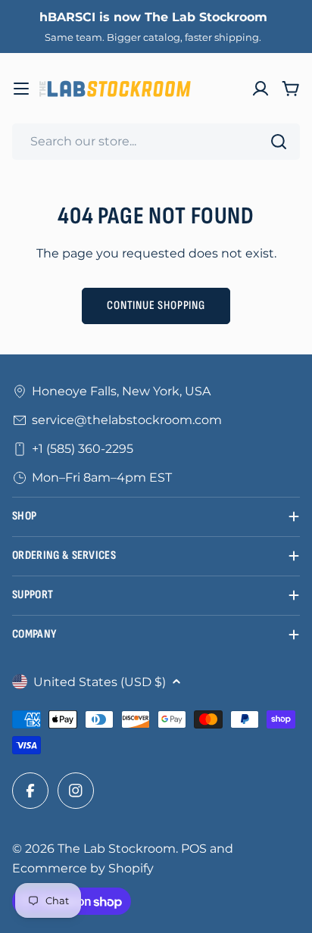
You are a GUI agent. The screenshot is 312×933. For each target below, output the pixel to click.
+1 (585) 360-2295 (82, 449)
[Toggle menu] (21, 89)
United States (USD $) (99, 682)
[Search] (279, 142)
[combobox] (156, 141)
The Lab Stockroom (117, 848)
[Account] (260, 89)
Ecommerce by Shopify (83, 868)
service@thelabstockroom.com (127, 420)
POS (194, 848)
